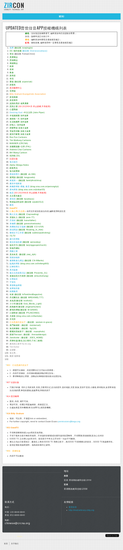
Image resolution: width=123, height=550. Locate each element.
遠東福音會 (15, 288)
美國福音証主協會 (18, 227)
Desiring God (16, 112)
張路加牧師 (15, 257)
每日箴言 (14, 162)
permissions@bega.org (69, 421)
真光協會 (14, 270)
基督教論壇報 (16, 285)
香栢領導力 (15, 174)
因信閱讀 (14, 230)
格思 (12, 193)
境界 (12, 48)
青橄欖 (13, 224)
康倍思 (13, 199)
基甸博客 (14, 189)
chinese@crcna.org (17, 523)
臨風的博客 (15, 263)
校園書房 (14, 291)
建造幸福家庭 (16, 183)
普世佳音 (73, 507)
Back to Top (112, 536)
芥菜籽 (13, 220)
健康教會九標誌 (17, 260)
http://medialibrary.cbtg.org (81, 510)
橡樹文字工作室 (17, 233)
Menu (61, 16)
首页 (6, 544)
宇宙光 (13, 282)
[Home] (14, 10)
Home (19, 536)
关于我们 (14, 544)
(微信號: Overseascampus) (28, 51)
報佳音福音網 (16, 242)
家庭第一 (14, 180)
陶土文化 (14, 214)
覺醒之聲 (14, 251)
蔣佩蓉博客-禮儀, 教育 (20, 186)
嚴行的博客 (15, 239)
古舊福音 (14, 279)
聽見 (12, 205)
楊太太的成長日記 (18, 273)
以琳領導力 (15, 267)
